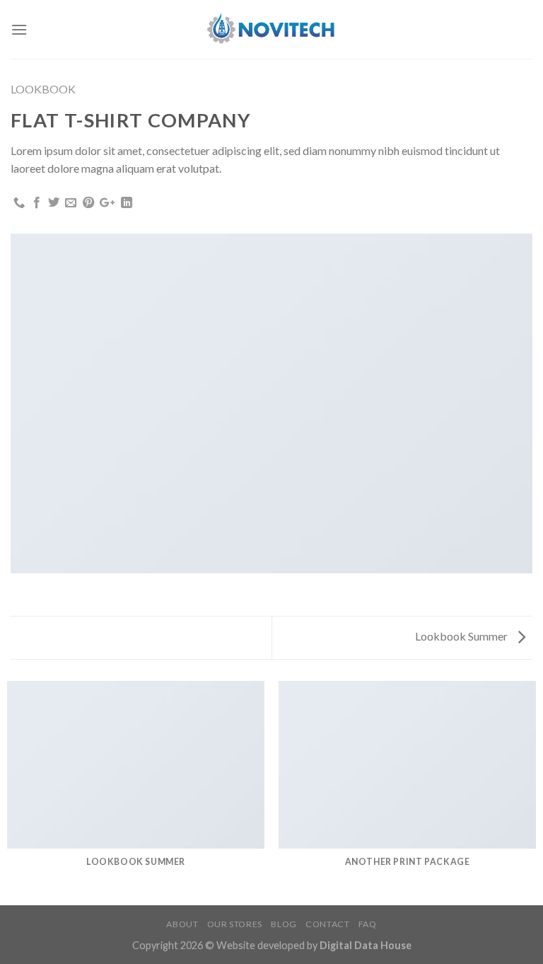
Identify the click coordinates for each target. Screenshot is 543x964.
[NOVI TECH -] (271, 29)
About (182, 924)
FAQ (367, 924)
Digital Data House (365, 945)
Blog (283, 924)
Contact (327, 924)
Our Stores (234, 924)
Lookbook (43, 89)
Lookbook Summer (462, 636)
